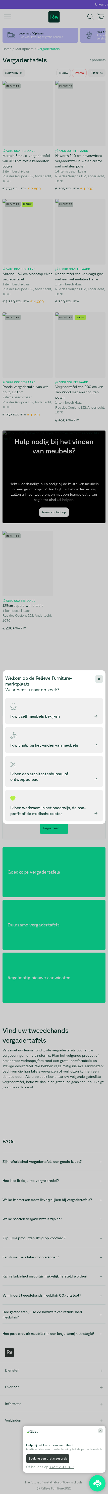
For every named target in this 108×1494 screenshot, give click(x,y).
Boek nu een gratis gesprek (48, 1458)
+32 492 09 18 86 (61, 1467)
